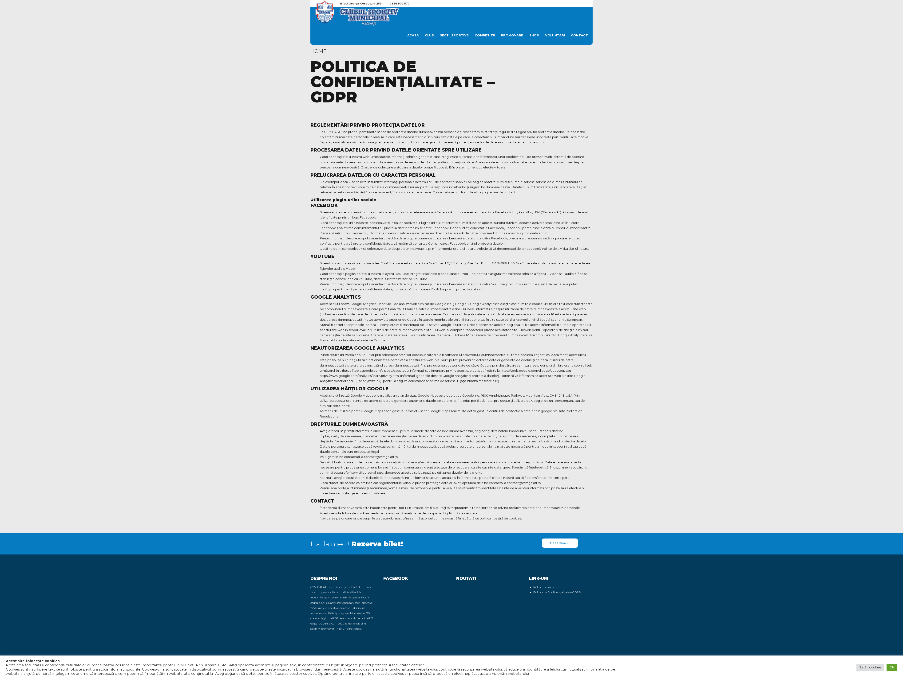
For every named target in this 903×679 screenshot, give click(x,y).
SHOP (534, 35)
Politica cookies (543, 587)
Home (318, 51)
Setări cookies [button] (870, 667)
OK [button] (891, 667)
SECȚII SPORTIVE (454, 35)
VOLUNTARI (555, 35)
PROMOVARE (512, 35)
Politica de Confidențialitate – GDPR (557, 592)
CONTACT (579, 35)
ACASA (413, 35)
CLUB (429, 35)
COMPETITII (485, 35)
